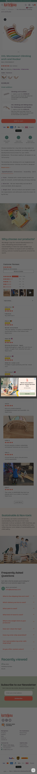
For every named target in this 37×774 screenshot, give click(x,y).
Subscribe (27, 393)
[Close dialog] (35, 379)
